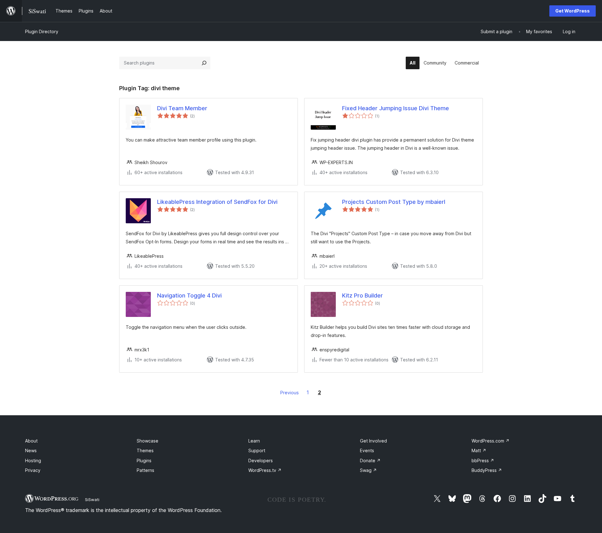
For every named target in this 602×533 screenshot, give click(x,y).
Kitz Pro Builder (362, 295)
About (31, 440)
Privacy (32, 470)
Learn (254, 440)
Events (367, 450)
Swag (368, 470)
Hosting (33, 460)
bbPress (483, 460)
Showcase (147, 440)
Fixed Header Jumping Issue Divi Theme (395, 108)
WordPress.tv (265, 470)
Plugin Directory (41, 31)
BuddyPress (487, 470)
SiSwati (92, 499)
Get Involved (373, 440)
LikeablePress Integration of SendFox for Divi (217, 202)
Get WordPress (572, 10)
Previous (289, 392)
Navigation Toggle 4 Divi (189, 295)
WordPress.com (491, 440)
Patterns (145, 470)
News (31, 450)
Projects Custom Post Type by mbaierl (393, 202)
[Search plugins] (204, 63)
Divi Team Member (182, 108)
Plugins (144, 460)
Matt (479, 450)
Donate (370, 460)
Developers (260, 460)
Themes (145, 450)
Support (256, 450)
